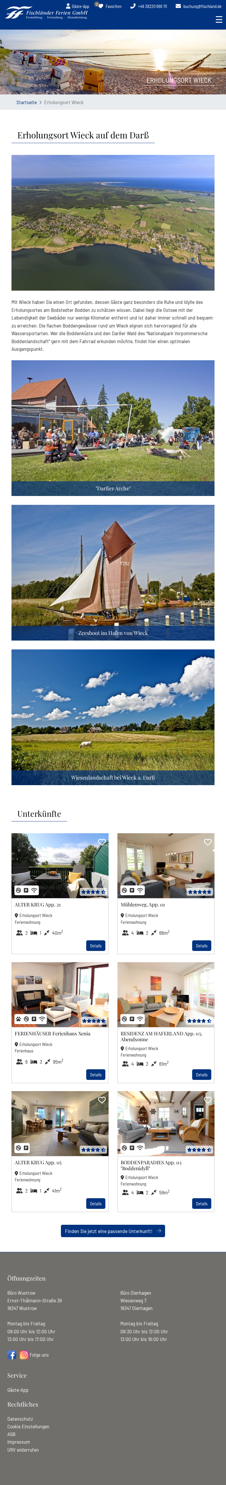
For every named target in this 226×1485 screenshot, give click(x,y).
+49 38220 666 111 (152, 6)
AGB (11, 1434)
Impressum (18, 1441)
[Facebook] (11, 1354)
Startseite (26, 102)
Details (96, 945)
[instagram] (24, 1354)
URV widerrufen (23, 1449)
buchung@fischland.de (202, 6)
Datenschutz (20, 1418)
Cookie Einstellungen (28, 1426)
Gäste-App (18, 1389)
